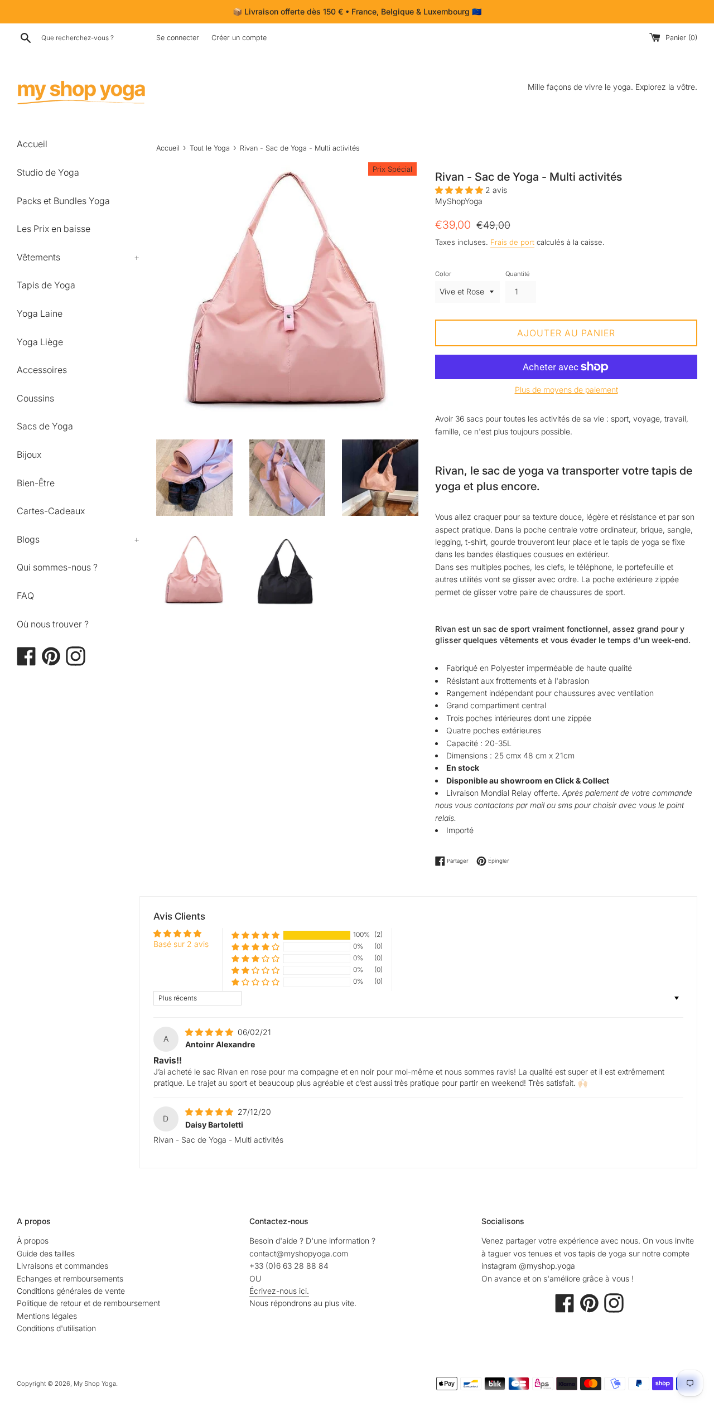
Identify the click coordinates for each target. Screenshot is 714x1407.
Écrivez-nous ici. (279, 1290)
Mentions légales (47, 1316)
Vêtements (78, 257)
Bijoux (29, 454)
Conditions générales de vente (71, 1290)
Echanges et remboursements (70, 1278)
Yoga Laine (39, 313)
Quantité (517, 274)
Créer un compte (239, 37)
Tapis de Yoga (46, 285)
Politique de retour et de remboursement (88, 1303)
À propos (33, 1240)
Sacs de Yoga (45, 426)
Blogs (78, 539)
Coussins (35, 398)
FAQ (25, 595)
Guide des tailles (46, 1253)
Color (443, 274)
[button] (460, 190)
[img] (210, 1032)
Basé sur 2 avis (181, 944)
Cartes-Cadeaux (51, 510)
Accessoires (42, 369)
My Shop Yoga (95, 1383)
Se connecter (177, 37)
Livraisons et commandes (62, 1265)
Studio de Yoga (48, 172)
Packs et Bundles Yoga (63, 200)
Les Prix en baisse (53, 228)
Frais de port (512, 242)
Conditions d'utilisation (56, 1328)
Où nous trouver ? (53, 624)
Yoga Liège (40, 341)
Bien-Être (36, 483)
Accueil (32, 143)
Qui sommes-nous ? (57, 567)
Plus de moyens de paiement (566, 389)
